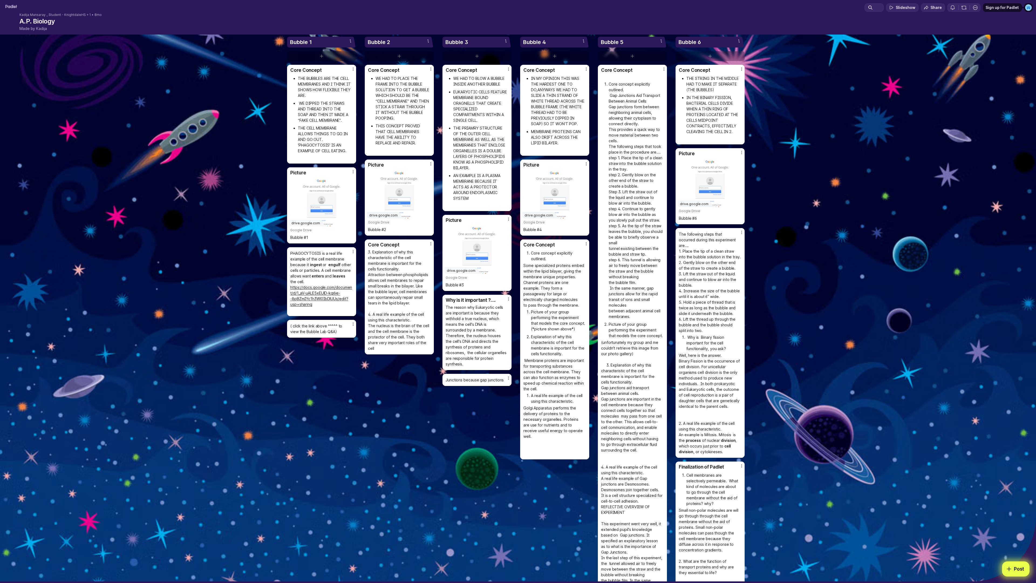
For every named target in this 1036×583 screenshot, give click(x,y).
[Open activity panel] (952, 7)
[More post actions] (353, 69)
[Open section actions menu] (350, 41)
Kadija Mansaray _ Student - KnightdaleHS (52, 15)
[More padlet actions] (975, 7)
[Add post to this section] (321, 56)
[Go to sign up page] (1028, 7)
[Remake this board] (964, 7)
